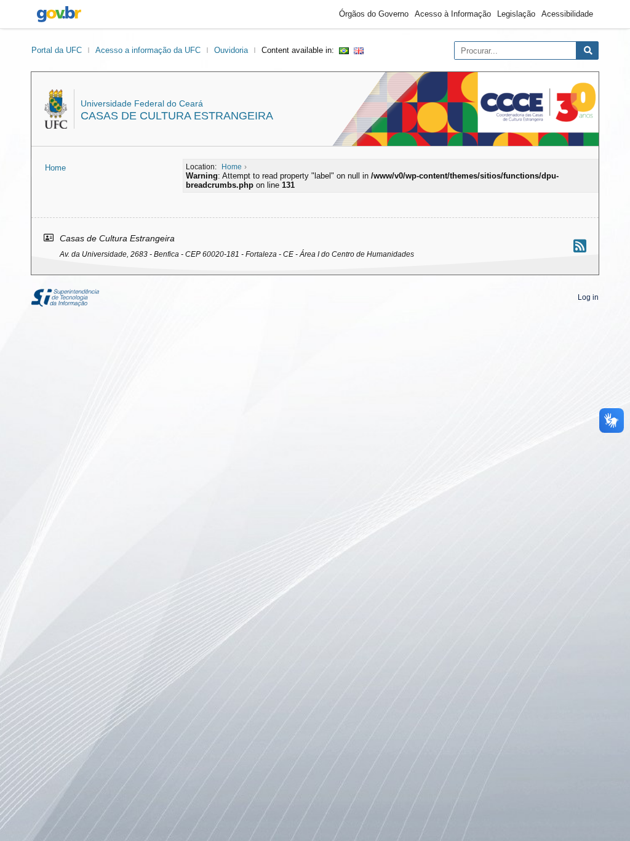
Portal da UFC (56, 50)
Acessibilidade (567, 13)
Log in (588, 297)
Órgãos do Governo (374, 13)
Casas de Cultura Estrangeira (177, 116)
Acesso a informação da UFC (148, 50)
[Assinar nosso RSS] (579, 246)
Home (55, 167)
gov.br (59, 14)
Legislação (516, 13)
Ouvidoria (231, 50)
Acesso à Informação (453, 13)
